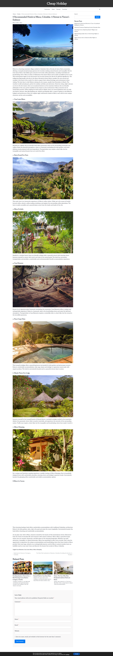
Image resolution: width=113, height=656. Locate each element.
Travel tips (64, 9)
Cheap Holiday (57, 3)
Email (17, 625)
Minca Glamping (37, 549)
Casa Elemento (20, 549)
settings (67, 654)
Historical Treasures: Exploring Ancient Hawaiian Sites (87, 27)
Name (17, 619)
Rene (21, 22)
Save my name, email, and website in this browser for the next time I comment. (38, 637)
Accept (76, 654)
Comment (18, 602)
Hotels (53, 9)
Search (76, 14)
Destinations (47, 9)
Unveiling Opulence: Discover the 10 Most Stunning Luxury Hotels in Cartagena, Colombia (21, 577)
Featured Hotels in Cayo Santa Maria (42, 576)
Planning (58, 9)
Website (17, 631)
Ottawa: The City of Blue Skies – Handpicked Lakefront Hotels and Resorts (62, 577)
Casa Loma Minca (28, 549)
